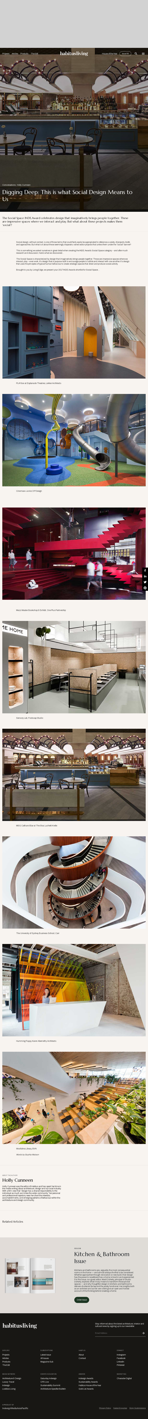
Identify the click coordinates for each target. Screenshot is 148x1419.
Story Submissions (137, 1408)
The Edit (34, 54)
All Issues (44, 1358)
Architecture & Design (11, 1378)
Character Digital (124, 1378)
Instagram (121, 1355)
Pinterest (120, 1365)
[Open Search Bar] (136, 53)
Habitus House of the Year (90, 1385)
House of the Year (109, 54)
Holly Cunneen (23, 185)
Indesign (6, 1385)
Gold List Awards (86, 1389)
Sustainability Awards (88, 1382)
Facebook (121, 1358)
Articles (15, 54)
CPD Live (44, 1382)
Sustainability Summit (50, 1385)
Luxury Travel (8, 1382)
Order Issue (82, 1300)
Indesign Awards (86, 1378)
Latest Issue (45, 1355)
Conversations (9, 185)
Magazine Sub (46, 1362)
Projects (5, 54)
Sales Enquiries (120, 1408)
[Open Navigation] (143, 53)
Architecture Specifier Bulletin (53, 1389)
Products (24, 54)
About (81, 1355)
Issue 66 (125, 54)
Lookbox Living (8, 1389)
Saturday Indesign (48, 1378)
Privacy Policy (105, 1408)
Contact (82, 1358)
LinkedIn (120, 1362)
